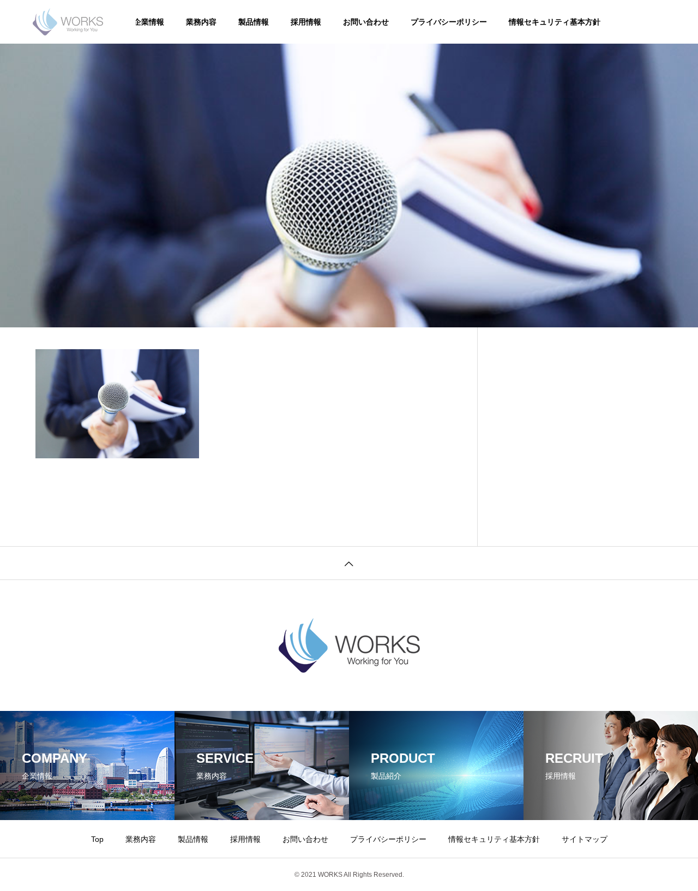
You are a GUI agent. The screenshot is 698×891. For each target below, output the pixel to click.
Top (97, 839)
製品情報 (253, 21)
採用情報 (306, 21)
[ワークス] (68, 22)
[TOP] (349, 562)
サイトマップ (584, 839)
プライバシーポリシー (449, 21)
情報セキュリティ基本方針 (554, 21)
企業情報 (149, 21)
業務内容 (201, 21)
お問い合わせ (366, 21)
